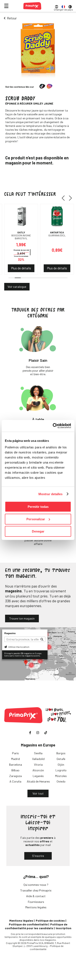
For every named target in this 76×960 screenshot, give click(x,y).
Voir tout (38, 793)
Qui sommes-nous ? (35, 884)
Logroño (61, 770)
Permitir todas (38, 506)
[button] (65, 198)
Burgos (60, 753)
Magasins (10, 633)
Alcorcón (38, 770)
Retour (12, 18)
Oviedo (61, 781)
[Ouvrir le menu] (6, 6)
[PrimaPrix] (32, 6)
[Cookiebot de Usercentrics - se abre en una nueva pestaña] (53, 426)
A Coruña (15, 781)
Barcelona (15, 764)
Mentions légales (35, 907)
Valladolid (38, 759)
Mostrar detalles (50, 494)
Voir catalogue (17, 286)
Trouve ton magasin (22, 618)
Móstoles (61, 776)
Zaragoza (15, 776)
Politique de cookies (50, 920)
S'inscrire (38, 856)
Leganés (38, 776)
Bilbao (15, 770)
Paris (15, 753)
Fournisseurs (36, 902)
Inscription (63, 928)
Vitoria (38, 764)
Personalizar (35, 519)
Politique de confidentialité (28, 924)
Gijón (61, 764)
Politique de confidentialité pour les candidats (36, 926)
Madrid (15, 759)
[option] (56, 6)
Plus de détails (21, 268)
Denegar (38, 531)
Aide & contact (36, 896)
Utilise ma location (18, 646)
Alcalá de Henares (38, 781)
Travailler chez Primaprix (36, 890)
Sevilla (38, 753)
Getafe (61, 759)
